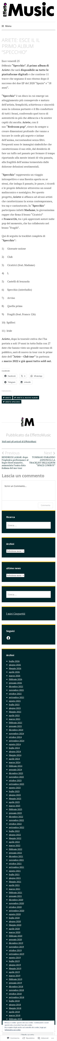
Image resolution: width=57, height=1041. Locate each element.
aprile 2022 (14, 841)
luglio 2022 (14, 831)
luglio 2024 (14, 747)
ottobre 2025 (15, 693)
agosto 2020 (15, 914)
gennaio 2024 (15, 769)
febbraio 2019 (15, 979)
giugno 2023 (15, 794)
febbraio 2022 (15, 849)
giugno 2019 (15, 964)
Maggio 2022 (15, 838)
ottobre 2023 (15, 780)
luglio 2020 (14, 917)
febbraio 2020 (15, 935)
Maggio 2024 (15, 755)
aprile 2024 (14, 758)
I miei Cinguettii (15, 613)
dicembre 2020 (16, 899)
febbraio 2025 (15, 722)
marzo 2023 (14, 805)
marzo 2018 (14, 1015)
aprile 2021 (14, 885)
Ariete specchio (12, 402)
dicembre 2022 (16, 816)
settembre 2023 (16, 784)
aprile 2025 (14, 715)
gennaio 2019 (15, 982)
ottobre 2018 (15, 993)
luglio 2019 (14, 961)
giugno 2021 (15, 878)
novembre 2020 (16, 903)
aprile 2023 (14, 802)
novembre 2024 (16, 733)
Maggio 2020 (15, 924)
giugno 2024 (15, 751)
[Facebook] (8, 638)
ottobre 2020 (15, 907)
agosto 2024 (15, 744)
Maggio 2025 (15, 711)
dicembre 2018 (16, 986)
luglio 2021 (14, 874)
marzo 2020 (14, 932)
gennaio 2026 (15, 682)
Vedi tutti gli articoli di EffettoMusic (19, 441)
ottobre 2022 (15, 823)
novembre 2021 (16, 859)
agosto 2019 (15, 957)
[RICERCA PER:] (28, 525)
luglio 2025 (14, 704)
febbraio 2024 (15, 765)
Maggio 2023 (15, 798)
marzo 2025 (14, 719)
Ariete (8, 398)
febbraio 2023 (15, 809)
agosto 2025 (15, 700)
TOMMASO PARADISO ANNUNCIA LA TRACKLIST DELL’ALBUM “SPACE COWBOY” (42, 459)
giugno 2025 (15, 708)
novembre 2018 (16, 990)
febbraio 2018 (15, 1018)
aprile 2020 (14, 928)
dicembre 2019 (16, 943)
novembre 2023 (16, 776)
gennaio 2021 (15, 896)
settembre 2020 (16, 910)
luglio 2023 (14, 791)
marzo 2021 (14, 888)
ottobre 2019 (15, 950)
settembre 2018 (16, 997)
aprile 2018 (14, 1011)
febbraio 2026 (15, 679)
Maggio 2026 (15, 668)
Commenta (45, 505)
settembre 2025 (16, 697)
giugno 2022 (15, 834)
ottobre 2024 (15, 737)
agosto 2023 (15, 787)
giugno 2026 (15, 664)
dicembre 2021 (16, 856)
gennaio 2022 (15, 852)
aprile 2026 (14, 671)
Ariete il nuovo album (27, 398)
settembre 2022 (16, 827)
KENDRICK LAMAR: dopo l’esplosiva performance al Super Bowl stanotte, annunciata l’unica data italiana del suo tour (15, 460)
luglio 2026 (14, 661)
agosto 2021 (15, 870)
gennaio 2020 (15, 939)
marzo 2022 (14, 845)
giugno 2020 (15, 921)
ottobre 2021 (15, 863)
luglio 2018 (14, 1000)
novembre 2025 (16, 690)
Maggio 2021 (15, 881)
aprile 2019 (14, 972)
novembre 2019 (16, 946)
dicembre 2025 (16, 686)
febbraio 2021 (15, 892)
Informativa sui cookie (13, 1030)
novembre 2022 (16, 820)
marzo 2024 (14, 762)
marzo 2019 (14, 975)
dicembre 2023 (16, 773)
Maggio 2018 (15, 1008)
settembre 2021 (16, 867)
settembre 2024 (16, 740)
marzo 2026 (14, 675)
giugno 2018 (15, 1004)
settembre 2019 (16, 953)
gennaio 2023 (15, 813)
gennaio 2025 (15, 726)
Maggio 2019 (15, 968)
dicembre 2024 (16, 729)
